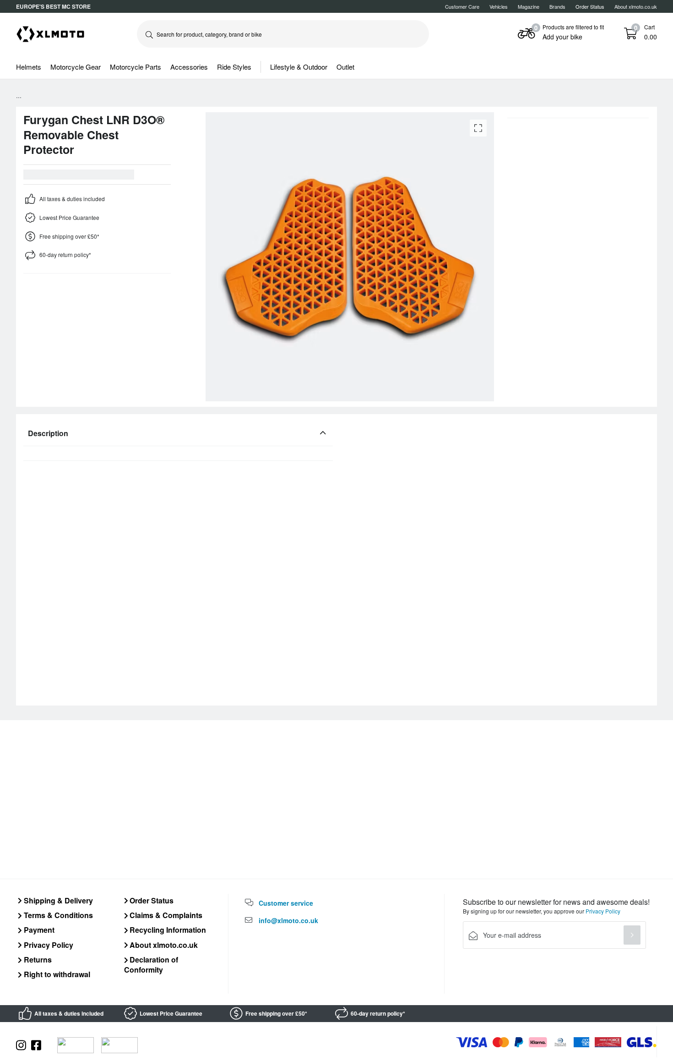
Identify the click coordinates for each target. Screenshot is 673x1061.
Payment (38, 929)
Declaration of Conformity (151, 964)
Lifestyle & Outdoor (298, 66)
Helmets (28, 66)
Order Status (151, 900)
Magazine (528, 6)
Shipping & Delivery (57, 900)
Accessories (189, 66)
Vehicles (498, 6)
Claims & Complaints (165, 915)
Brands (557, 6)
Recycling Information (167, 929)
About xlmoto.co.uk (635, 6)
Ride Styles (234, 66)
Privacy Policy (47, 945)
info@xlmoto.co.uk (288, 920)
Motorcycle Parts (135, 66)
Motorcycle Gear (75, 66)
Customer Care (462, 6)
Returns (37, 959)
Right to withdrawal (56, 974)
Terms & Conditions (57, 915)
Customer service (286, 903)
